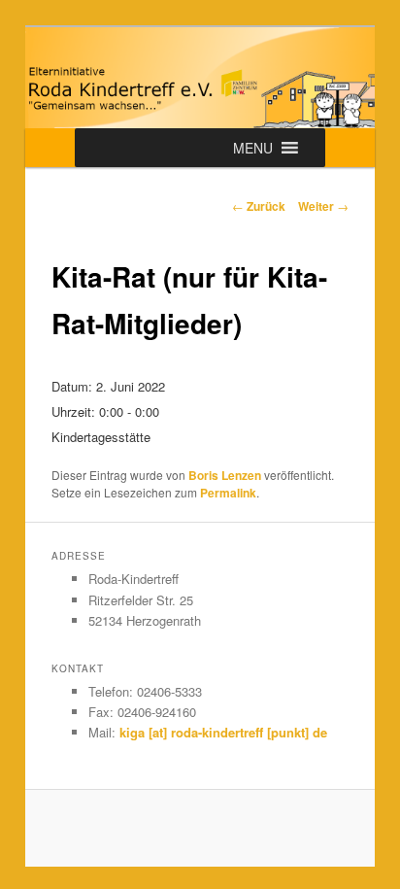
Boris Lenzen (224, 475)
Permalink (228, 492)
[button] (253, 147)
